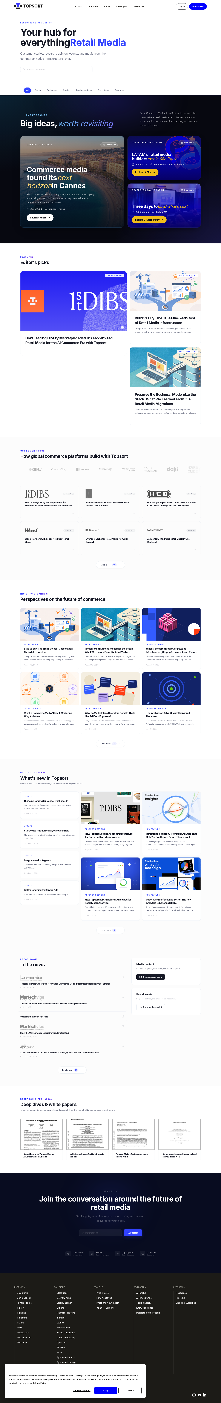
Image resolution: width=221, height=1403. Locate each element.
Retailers (61, 1347)
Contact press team (152, 977)
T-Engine (21, 1312)
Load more (107, 565)
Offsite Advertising (66, 1337)
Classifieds (62, 1293)
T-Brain (20, 1307)
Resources (139, 6)
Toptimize (22, 1342)
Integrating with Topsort (148, 1312)
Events (38, 90)
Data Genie (22, 1293)
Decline (130, 1390)
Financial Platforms (66, 1312)
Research (119, 90)
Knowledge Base (144, 1307)
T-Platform (22, 1317)
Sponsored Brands (66, 1357)
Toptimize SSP (24, 1337)
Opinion (66, 90)
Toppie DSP (23, 1332)
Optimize (61, 1342)
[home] (28, 6)
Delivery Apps (64, 1298)
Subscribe (132, 1232)
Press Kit (180, 1298)
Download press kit (152, 1007)
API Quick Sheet (144, 1298)
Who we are (103, 1293)
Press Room (103, 90)
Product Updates (84, 90)
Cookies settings (82, 1390)
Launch (60, 1322)
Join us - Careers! (105, 1307)
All (27, 90)
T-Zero (20, 1322)
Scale (59, 1352)
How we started (104, 1298)
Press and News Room (108, 1303)
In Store (60, 1317)
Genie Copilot (24, 1298)
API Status (141, 1293)
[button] (79, 6)
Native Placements (66, 1332)
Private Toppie (24, 1303)
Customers (52, 90)
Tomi (19, 1327)
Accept (105, 1390)
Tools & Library (143, 1303)
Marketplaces (63, 1327)
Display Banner (64, 1303)
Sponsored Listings (66, 1362)
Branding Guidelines (186, 1303)
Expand (60, 1307)
